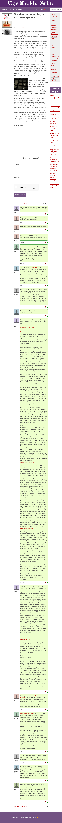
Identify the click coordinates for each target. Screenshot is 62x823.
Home (3, 9)
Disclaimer (15, 817)
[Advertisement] (6, 63)
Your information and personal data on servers (55, 112)
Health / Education (54, 24)
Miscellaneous (56, 81)
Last (26, 203)
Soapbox (15, 9)
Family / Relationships (55, 55)
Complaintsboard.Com (26, 713)
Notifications (39, 9)
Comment (16, 164)
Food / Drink (53, 46)
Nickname (17, 177)
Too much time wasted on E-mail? (54, 185)
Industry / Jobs (54, 64)
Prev (18, 203)
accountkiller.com (34, 267)
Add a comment (26, 28)
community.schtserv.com (27, 327)
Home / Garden (53, 68)
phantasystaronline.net (26, 331)
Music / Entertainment (55, 15)
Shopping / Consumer (54, 28)
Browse (21, 9)
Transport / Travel (54, 19)
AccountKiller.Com (35, 696)
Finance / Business (54, 50)
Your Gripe (9, 9)
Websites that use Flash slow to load (55, 128)
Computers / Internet (55, 77)
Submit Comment (20, 194)
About (33, 9)
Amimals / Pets (54, 73)
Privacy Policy (23, 817)
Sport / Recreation (54, 33)
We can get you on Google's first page (55, 135)
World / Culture (53, 42)
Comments (27, 9)
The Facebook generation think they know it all (55, 105)
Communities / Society (55, 59)
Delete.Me (23, 697)
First (15, 203)
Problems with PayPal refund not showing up (54, 159)
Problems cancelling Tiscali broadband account (53, 177)
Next (23, 203)
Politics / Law (54, 37)
